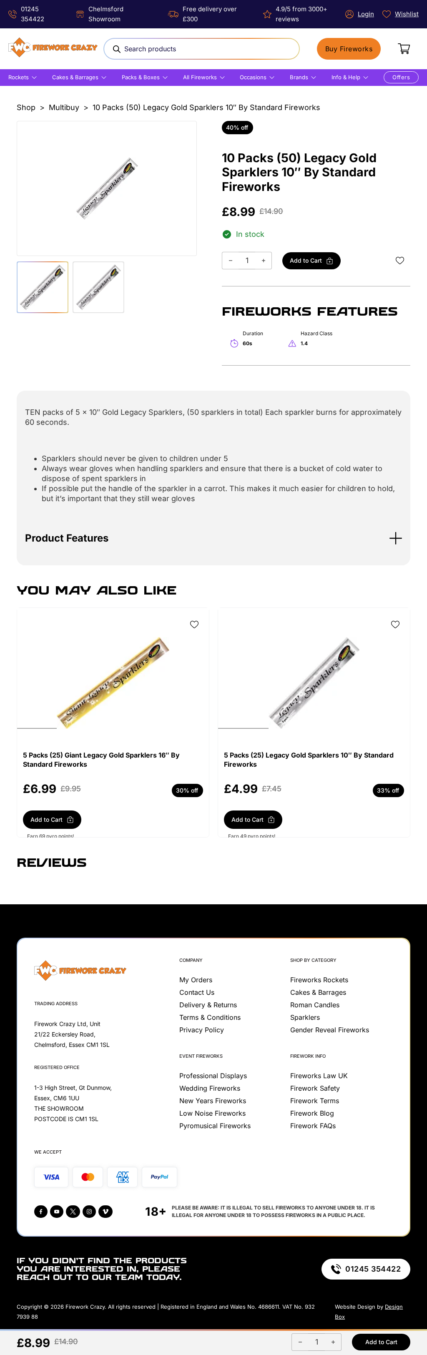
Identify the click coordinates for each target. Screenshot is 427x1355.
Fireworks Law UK (319, 1075)
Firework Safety (315, 1088)
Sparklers (305, 1017)
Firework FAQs (313, 1126)
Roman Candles (314, 1005)
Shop (26, 107)
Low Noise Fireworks (212, 1113)
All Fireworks (200, 77)
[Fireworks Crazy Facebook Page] (41, 1211)
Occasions (253, 77)
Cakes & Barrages (75, 77)
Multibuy (64, 107)
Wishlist (407, 14)
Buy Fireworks (349, 49)
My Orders (195, 980)
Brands (299, 77)
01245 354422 (373, 1269)
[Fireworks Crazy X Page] (73, 1211)
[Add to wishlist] (400, 260)
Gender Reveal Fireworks (329, 1030)
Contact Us (196, 992)
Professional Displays (213, 1075)
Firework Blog (312, 1113)
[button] (213, 538)
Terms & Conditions (210, 1017)
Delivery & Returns (208, 1005)
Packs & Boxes (141, 77)
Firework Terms (314, 1101)
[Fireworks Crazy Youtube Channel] (56, 1211)
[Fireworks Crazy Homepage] (53, 49)
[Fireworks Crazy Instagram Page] (89, 1211)
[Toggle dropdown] (34, 77)
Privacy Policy (201, 1030)
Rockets (18, 77)
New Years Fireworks (212, 1101)
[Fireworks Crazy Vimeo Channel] (105, 1211)
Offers (401, 77)
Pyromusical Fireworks (215, 1126)
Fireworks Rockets (319, 980)
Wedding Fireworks (209, 1088)
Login (366, 14)
